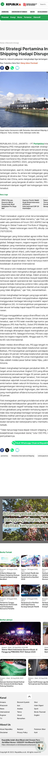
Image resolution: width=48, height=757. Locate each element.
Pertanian (27, 17)
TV (1, 718)
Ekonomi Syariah (19, 12)
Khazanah (3, 705)
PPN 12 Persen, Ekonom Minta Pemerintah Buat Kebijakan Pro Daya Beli (9, 204)
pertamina (4, 456)
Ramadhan (21, 718)
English (36, 715)
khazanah (42, 12)
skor (32, 12)
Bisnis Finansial (39, 712)
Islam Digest (38, 705)
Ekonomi (9, 43)
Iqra (18, 705)
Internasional (4, 712)
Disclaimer (4, 732)
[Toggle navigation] (2, 4)
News (2, 709)
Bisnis (19, 17)
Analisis (20, 709)
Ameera (3, 702)
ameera (5, 12)
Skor (36, 702)
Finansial (5, 17)
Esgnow (3, 715)
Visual (19, 715)
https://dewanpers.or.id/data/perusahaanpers (19, 745)
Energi (12, 17)
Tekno (19, 712)
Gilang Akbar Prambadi (29, 63)
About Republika (6, 729)
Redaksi (20, 729)
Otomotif (36, 17)
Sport (36, 709)
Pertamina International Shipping (23, 456)
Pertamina (38, 143)
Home (2, 43)
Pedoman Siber (39, 729)
